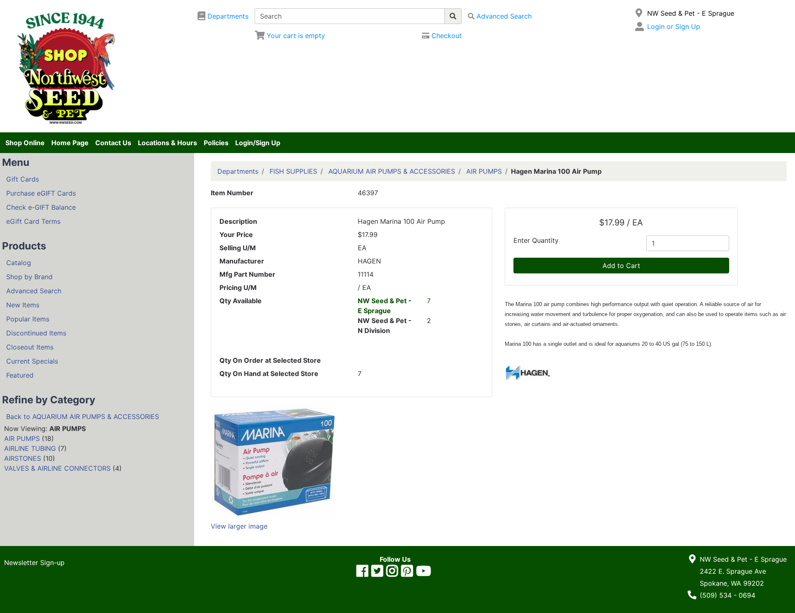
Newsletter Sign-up (34, 562)
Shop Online (25, 143)
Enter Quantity (536, 240)
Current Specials (32, 361)
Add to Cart (621, 265)
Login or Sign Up (673, 26)
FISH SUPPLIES (293, 171)
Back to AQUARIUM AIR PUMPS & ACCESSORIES (82, 416)
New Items (22, 305)
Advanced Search (33, 291)
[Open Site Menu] (639, 13)
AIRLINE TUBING (30, 448)
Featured (20, 375)
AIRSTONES (22, 458)
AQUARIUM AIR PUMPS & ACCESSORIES (391, 171)
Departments (237, 171)
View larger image (239, 526)
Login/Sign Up (257, 143)
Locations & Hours (167, 143)
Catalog (18, 263)
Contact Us (113, 143)
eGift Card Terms (33, 221)
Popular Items (27, 319)
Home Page (70, 143)
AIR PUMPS (22, 438)
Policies (216, 143)
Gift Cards (22, 179)
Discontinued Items (36, 333)
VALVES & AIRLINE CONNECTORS (57, 468)
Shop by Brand (29, 277)
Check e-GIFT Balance (41, 207)
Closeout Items (29, 347)
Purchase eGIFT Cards (41, 193)
